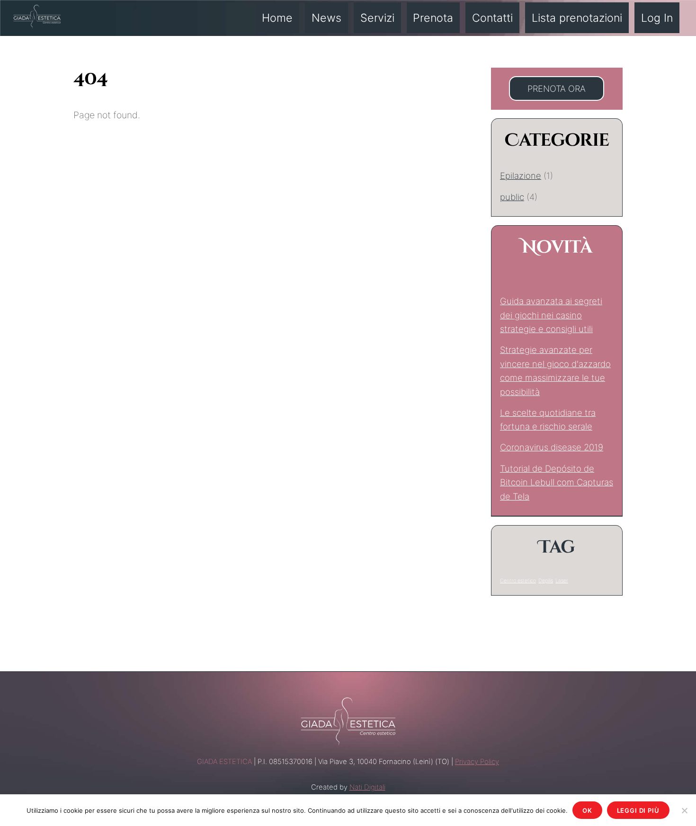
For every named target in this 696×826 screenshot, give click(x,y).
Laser (561, 581)
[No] (684, 810)
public (512, 197)
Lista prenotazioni (577, 18)
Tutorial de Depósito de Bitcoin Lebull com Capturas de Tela (556, 482)
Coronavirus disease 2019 (551, 447)
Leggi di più (638, 810)
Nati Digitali (367, 787)
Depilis (545, 581)
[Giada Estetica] (37, 15)
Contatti (492, 18)
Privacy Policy (477, 761)
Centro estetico (518, 581)
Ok (587, 810)
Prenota (433, 18)
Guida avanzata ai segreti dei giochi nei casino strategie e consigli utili (551, 315)
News (326, 18)
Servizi (377, 18)
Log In (657, 18)
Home (277, 18)
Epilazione (520, 175)
